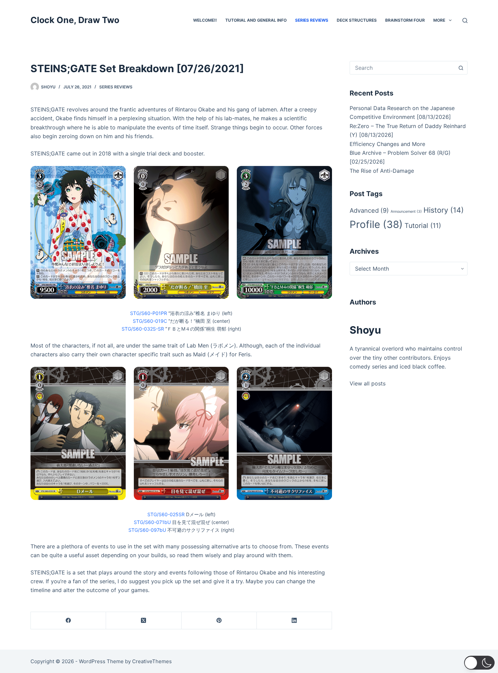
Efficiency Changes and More (387, 144)
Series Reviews (311, 20)
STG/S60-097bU (147, 530)
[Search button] (460, 67)
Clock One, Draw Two (74, 20)
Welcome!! (205, 20)
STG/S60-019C (150, 321)
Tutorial (422, 226)
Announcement (406, 211)
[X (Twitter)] (143, 620)
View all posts (368, 383)
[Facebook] (68, 620)
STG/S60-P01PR (148, 313)
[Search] (465, 20)
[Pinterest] (219, 620)
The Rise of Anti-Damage (382, 170)
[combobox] (402, 68)
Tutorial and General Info (256, 20)
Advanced (369, 210)
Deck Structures (357, 20)
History (443, 210)
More (439, 20)
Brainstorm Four (405, 20)
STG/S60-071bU (152, 522)
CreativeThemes (152, 661)
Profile (376, 224)
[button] (479, 663)
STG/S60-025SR (166, 514)
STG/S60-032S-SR (143, 329)
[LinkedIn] (294, 620)
